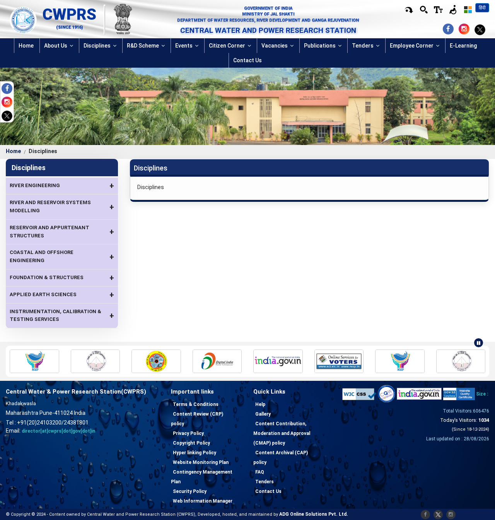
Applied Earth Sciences (62, 294)
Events (184, 46)
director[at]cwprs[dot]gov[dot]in (58, 431)
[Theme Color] (468, 9)
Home (26, 46)
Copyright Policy (191, 443)
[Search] (423, 9)
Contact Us (247, 60)
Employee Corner (412, 46)
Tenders (363, 46)
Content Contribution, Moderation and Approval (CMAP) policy (281, 433)
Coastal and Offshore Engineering (62, 256)
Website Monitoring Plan (201, 462)
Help (260, 404)
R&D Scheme (143, 46)
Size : (482, 394)
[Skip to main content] (408, 10)
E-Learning (463, 46)
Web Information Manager (202, 501)
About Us (56, 46)
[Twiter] (7, 115)
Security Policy (190, 491)
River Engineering (62, 185)
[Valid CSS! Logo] (359, 394)
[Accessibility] (438, 9)
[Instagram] (9, 103)
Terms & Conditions (195, 404)
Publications (320, 46)
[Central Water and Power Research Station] (23, 19)
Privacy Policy (188, 433)
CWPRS (69, 14)
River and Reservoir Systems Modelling (62, 206)
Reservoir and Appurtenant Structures (62, 232)
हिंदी (482, 7)
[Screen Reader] (453, 9)
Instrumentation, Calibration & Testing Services (62, 315)
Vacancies (275, 46)
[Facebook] (9, 89)
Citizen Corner (227, 46)
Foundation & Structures (62, 277)
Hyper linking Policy (194, 452)
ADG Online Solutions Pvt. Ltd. (313, 514)
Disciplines (98, 46)
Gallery (263, 414)
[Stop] (478, 343)
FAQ (259, 472)
